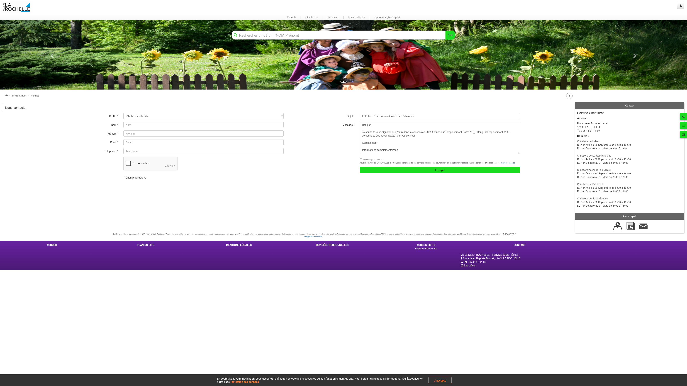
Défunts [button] (291, 17)
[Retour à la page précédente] (569, 96)
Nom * (114, 125)
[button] (51, 55)
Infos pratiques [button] (356, 17)
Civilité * (113, 116)
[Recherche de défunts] (617, 225)
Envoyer (440, 170)
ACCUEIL (52, 245)
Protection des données (244, 381)
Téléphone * (111, 151)
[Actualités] (630, 225)
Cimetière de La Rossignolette (594, 155)
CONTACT (519, 245)
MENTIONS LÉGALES (239, 245)
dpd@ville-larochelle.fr (313, 236)
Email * (114, 142)
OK (450, 35)
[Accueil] (16, 7)
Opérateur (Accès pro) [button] (387, 17)
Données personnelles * (373, 159)
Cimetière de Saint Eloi (590, 184)
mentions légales (508, 163)
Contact (35, 95)
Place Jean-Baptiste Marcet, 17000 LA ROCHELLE (491, 258)
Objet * (350, 116)
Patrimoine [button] (333, 17)
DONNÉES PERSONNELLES (332, 245)
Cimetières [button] (311, 17)
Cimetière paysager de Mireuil (594, 170)
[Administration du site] (680, 6)
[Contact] (643, 225)
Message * (348, 125)
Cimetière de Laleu (588, 141)
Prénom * (113, 133)
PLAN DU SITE (145, 245)
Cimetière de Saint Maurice (592, 198)
